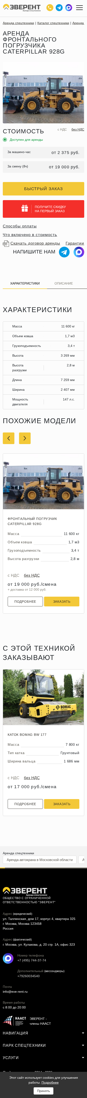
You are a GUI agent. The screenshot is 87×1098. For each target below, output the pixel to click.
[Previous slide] (8, 438)
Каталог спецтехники (53, 23)
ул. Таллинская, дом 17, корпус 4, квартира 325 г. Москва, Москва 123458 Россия (39, 923)
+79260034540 (22, 976)
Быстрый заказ (43, 188)
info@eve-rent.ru (15, 991)
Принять (43, 1091)
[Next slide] (25, 438)
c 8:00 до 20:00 (14, 1007)
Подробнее (25, 601)
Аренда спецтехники (18, 23)
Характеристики (25, 283)
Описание (64, 283)
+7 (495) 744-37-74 (22, 960)
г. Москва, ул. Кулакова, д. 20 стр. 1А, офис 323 (39, 944)
